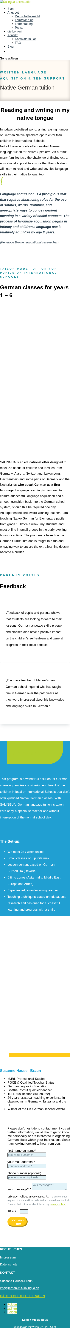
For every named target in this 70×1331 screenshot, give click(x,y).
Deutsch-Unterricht (27, 16)
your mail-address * (21, 1162)
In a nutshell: (28, 753)
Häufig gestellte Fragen (22, 1296)
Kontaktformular (25, 39)
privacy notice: (17, 1196)
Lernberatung (24, 23)
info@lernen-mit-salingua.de (19, 1288)
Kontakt (12, 35)
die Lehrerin (15, 31)
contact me (18, 1221)
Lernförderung (24, 20)
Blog (10, 46)
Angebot (13, 12)
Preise (19, 27)
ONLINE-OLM (48, 1326)
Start (10, 8)
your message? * (19, 1189)
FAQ (18, 42)
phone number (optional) (24, 1173)
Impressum (8, 1257)
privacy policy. (58, 1204)
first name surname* (21, 1150)
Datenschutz (9, 1264)
